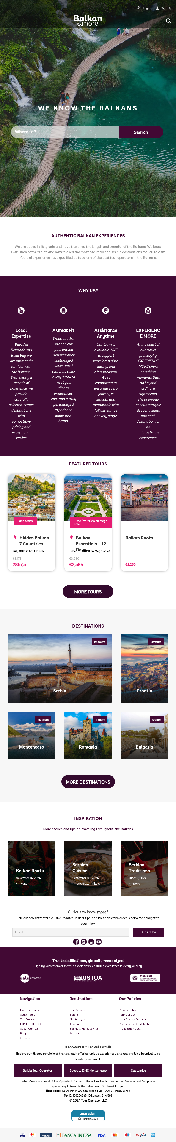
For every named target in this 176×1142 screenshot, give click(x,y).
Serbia (74, 1014)
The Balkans (77, 1010)
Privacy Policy (128, 1010)
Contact (25, 1038)
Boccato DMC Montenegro (88, 1070)
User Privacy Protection (133, 1019)
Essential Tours (29, 1010)
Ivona (23, 883)
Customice (138, 1070)
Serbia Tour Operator (37, 1070)
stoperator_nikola (88, 883)
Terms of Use (127, 1014)
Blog (23, 1033)
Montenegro (77, 1019)
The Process (28, 1019)
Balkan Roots (139, 537)
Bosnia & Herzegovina (84, 1028)
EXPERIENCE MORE (31, 1024)
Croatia (74, 1024)
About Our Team (30, 1028)
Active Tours (27, 1014)
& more (75, 1033)
